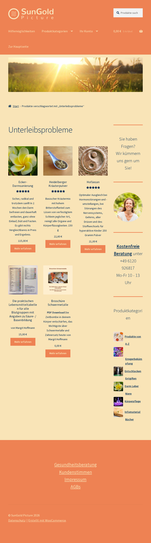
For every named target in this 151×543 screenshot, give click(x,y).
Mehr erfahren (22, 248)
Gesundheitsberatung (75, 464)
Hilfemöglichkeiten (21, 31)
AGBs (76, 486)
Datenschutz (17, 520)
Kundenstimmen (75, 472)
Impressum (75, 479)
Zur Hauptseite (18, 46)
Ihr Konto (86, 31)
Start (16, 106)
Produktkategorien (55, 31)
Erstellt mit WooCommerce (47, 520)
